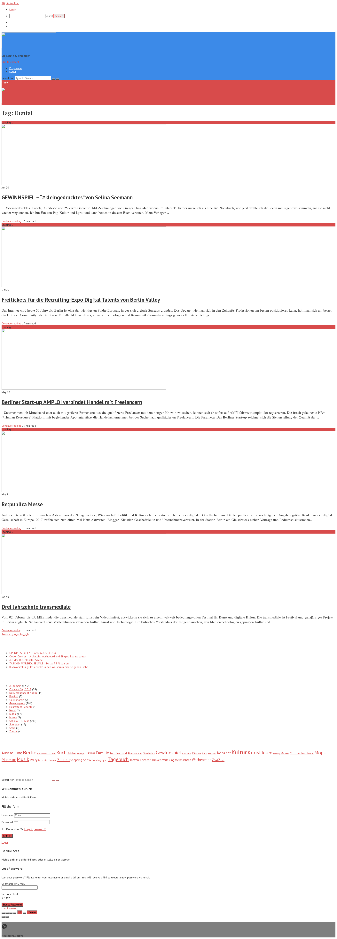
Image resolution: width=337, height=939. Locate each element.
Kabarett (186, 753)
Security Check (10, 895)
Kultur (12, 26)
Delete (32, 912)
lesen (267, 753)
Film (130, 753)
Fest (112, 753)
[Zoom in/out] (14, 913)
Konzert (224, 753)
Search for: (8, 78)
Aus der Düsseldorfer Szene (26, 660)
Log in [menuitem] (12, 9)
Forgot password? (35, 829)
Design (80, 753)
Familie (102, 753)
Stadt (12, 728)
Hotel (12, 710)
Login (5, 82)
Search (49, 16)
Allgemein (15, 686)
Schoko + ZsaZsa (19, 721)
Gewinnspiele (17, 703)
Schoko (63, 759)
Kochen (212, 753)
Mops (319, 752)
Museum (9, 759)
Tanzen (134, 760)
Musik (23, 759)
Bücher (71, 753)
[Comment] (24, 913)
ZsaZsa (218, 759)
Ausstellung (12, 753)
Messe (13, 717)
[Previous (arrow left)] (3, 917)
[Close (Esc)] (3, 913)
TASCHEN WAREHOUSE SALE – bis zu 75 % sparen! (39, 663)
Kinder (196, 753)
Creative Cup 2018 (20, 689)
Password (8, 822)
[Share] (7, 913)
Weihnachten (183, 760)
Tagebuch (118, 759)
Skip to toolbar (10, 3)
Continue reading (11, 221)
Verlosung (168, 760)
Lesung (276, 753)
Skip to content (10, 62)
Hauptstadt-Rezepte (21, 707)
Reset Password (12, 904)
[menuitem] (172, 16)
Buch (61, 753)
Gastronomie (16, 700)
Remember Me (15, 829)
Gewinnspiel (168, 752)
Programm (15, 22)
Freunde (137, 753)
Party (33, 760)
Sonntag (96, 760)
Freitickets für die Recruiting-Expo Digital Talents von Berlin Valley (81, 299)
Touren (13, 731)
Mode (310, 753)
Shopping (14, 724)
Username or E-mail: (13, 883)
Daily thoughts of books (23, 693)
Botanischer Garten (46, 753)
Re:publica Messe (22, 504)
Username (7, 815)
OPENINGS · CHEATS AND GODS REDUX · (33, 653)
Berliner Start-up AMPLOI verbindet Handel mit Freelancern (72, 402)
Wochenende (201, 759)
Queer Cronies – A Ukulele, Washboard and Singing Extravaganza (47, 656)
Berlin (29, 752)
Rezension (43, 760)
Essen (90, 753)
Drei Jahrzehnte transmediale (36, 606)
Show (87, 760)
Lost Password (10, 908)
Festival (13, 696)
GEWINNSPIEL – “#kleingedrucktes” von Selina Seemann (67, 197)
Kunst (254, 752)
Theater (145, 760)
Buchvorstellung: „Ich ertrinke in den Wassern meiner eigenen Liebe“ (49, 667)
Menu (12, 82)
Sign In (7, 835)
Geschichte (149, 753)
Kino (204, 753)
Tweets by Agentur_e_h (15, 634)
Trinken (156, 760)
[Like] (19, 912)
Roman (53, 760)
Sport (104, 760)
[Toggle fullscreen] (10, 913)
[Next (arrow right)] (7, 917)
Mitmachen (298, 753)
